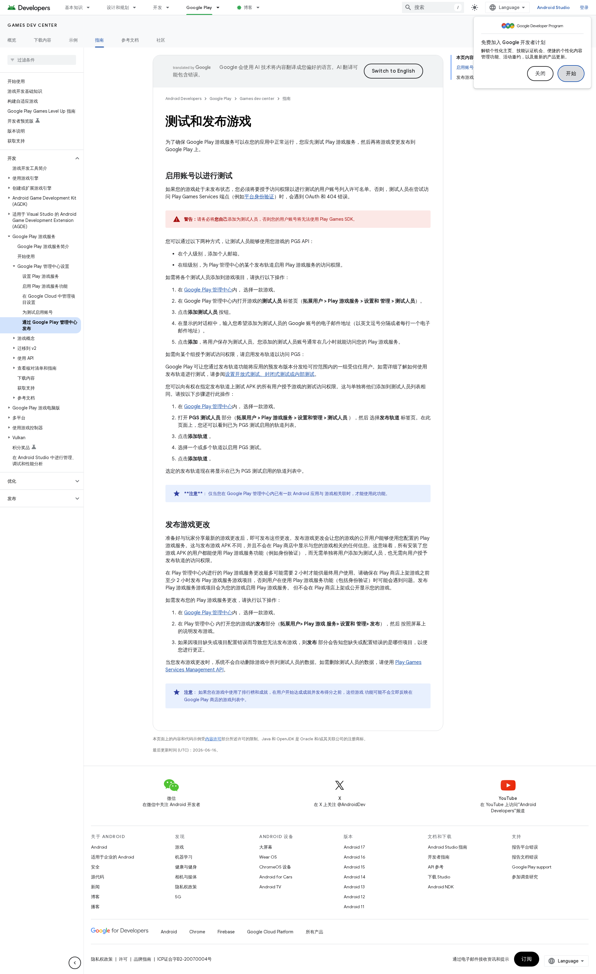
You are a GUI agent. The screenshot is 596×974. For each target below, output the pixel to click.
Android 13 (354, 887)
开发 (157, 7)
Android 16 (354, 857)
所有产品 (314, 932)
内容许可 (213, 739)
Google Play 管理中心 (208, 290)
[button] (37, 158)
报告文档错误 (525, 857)
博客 (248, 7)
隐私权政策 (186, 887)
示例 (73, 40)
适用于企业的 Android (112, 857)
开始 (571, 73)
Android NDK (441, 887)
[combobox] (433, 7)
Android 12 (354, 897)
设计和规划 (118, 7)
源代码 (97, 877)
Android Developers (183, 98)
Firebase (226, 932)
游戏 (179, 847)
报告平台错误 (525, 847)
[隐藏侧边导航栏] (75, 963)
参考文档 (130, 40)
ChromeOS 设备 (275, 867)
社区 (160, 40)
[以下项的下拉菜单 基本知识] (91, 7)
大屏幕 (265, 847)
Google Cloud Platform (270, 932)
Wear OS (268, 857)
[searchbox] (41, 60)
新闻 (95, 887)
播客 (95, 906)
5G (178, 897)
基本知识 (74, 7)
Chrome (197, 932)
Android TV (270, 887)
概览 (11, 40)
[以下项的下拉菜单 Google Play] (220, 7)
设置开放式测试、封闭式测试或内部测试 (269, 374)
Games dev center (32, 25)
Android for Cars (275, 877)
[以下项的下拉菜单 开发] (170, 7)
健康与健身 (186, 867)
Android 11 (354, 906)
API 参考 (436, 867)
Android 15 (354, 867)
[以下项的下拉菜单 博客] (260, 7)
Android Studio (553, 7)
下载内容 (43, 40)
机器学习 (183, 857)
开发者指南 (438, 857)
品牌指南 (142, 959)
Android (99, 847)
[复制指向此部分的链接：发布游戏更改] (216, 525)
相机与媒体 (186, 877)
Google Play (199, 7)
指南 (99, 40)
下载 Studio (439, 877)
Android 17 (354, 847)
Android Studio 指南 (447, 847)
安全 (95, 867)
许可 (123, 959)
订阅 (527, 959)
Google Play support (531, 867)
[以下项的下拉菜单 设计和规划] (137, 7)
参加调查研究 (525, 877)
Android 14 (354, 877)
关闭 (540, 73)
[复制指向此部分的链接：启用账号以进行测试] (239, 176)
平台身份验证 (259, 197)
